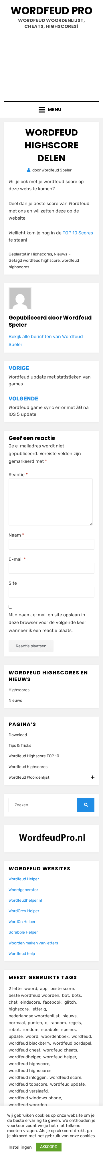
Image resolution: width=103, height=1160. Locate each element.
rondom (30, 1029)
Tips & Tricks (20, 745)
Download (18, 735)
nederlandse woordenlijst (34, 1015)
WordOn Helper (22, 921)
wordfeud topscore (28, 1084)
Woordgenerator (23, 889)
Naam (16, 535)
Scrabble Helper (23, 932)
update (16, 1036)
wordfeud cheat (24, 1050)
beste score (62, 988)
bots (76, 995)
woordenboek (55, 1036)
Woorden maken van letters (33, 943)
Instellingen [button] (20, 1147)
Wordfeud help (22, 953)
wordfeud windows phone (35, 1097)
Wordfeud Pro (51, 10)
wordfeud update (67, 1084)
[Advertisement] (51, 63)
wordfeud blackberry (29, 1043)
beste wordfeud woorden (34, 995)
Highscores (41, 254)
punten (35, 1022)
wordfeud (81, 1036)
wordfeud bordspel (72, 1043)
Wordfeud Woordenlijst (29, 777)
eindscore (30, 1002)
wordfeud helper (59, 1056)
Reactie (18, 474)
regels (75, 1022)
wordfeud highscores (30, 1070)
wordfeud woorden (28, 1104)
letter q (38, 1009)
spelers (68, 1029)
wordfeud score (65, 1077)
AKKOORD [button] (49, 1146)
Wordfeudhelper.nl (25, 900)
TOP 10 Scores (78, 233)
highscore (19, 1009)
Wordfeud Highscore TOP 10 (34, 756)
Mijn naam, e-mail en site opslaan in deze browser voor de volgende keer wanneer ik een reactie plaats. (47, 622)
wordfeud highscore (41, 260)
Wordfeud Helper (24, 879)
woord (31, 1036)
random (58, 1022)
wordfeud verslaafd (28, 1091)
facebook (52, 1002)
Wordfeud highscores (28, 766)
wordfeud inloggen (28, 1077)
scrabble (49, 1029)
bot (65, 995)
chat (13, 1002)
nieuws (69, 1015)
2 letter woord (23, 988)
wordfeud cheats (60, 1050)
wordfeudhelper (24, 1056)
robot (14, 1029)
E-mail (17, 559)
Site (13, 583)
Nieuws (60, 254)
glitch (70, 1002)
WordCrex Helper (24, 911)
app (43, 988)
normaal (17, 1022)
